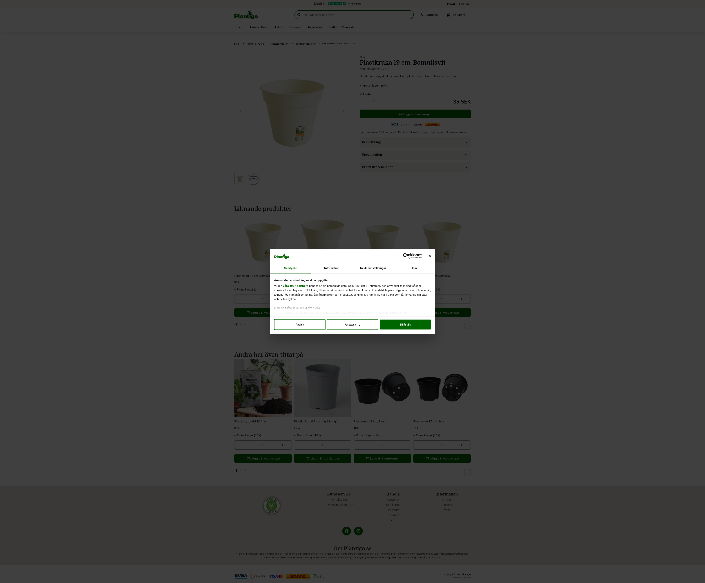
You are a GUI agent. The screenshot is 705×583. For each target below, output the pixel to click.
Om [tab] (414, 268)
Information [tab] (331, 268)
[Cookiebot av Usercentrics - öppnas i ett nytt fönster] (406, 256)
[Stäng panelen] (430, 256)
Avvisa (300, 324)
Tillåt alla (405, 324)
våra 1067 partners (295, 285)
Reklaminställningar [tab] (373, 268)
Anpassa (350, 324)
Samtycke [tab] (290, 268)
